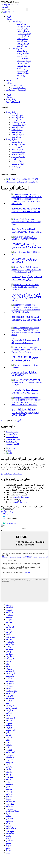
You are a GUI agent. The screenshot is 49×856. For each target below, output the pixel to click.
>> (14, 420)
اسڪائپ (4, 514)
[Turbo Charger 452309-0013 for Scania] (27, 254)
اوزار (19, 68)
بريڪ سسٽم (22, 51)
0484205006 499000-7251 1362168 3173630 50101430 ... (26, 320)
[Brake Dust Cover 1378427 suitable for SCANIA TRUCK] (27, 239)
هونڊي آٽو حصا (23, 43)
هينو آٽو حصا (22, 41)
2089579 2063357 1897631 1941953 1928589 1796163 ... (25, 211)
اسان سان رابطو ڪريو (16, 90)
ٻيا (18, 78)
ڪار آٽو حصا (16, 48)
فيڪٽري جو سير (18, 87)
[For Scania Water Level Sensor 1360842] (27, 367)
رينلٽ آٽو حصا (23, 38)
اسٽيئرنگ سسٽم (24, 61)
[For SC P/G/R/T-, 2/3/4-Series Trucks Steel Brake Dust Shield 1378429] (27, 289)
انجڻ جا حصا (22, 56)
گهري (8, 16)
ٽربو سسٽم (21, 75)
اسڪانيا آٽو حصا (23, 26)
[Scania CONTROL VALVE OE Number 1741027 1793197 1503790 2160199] (27, 385)
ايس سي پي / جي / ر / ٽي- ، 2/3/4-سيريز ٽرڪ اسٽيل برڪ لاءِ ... (26, 297)
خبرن (8, 80)
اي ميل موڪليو (7, 511)
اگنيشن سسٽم (23, 63)
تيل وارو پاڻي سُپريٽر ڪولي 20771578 (22, 181)
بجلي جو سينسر (23, 65)
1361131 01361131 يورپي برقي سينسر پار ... (24, 358)
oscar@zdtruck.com (21, 497)
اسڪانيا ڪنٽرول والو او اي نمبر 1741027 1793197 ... (25, 391)
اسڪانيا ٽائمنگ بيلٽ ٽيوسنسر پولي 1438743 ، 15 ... (26, 278)
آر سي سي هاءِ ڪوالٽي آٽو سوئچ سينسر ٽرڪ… (25, 341)
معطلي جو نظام (24, 53)
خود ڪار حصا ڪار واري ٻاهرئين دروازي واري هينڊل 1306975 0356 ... (25, 412)
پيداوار (9, 19)
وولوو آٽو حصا (22, 24)
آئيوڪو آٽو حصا (23, 36)
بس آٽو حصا (22, 46)
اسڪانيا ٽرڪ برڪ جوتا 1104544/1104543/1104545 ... (26, 230)
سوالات (9, 83)
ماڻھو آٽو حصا (22, 29)
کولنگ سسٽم (22, 70)
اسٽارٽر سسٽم (23, 73)
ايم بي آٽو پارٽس (23, 31)
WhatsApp (11, 523)
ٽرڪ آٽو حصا (16, 21)
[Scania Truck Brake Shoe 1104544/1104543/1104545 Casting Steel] (27, 224)
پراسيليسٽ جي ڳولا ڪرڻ (12, 474)
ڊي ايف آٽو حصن (24, 34)
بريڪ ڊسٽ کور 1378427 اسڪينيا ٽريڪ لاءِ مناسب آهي (26, 245)
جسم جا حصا (22, 58)
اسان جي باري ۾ (14, 85)
